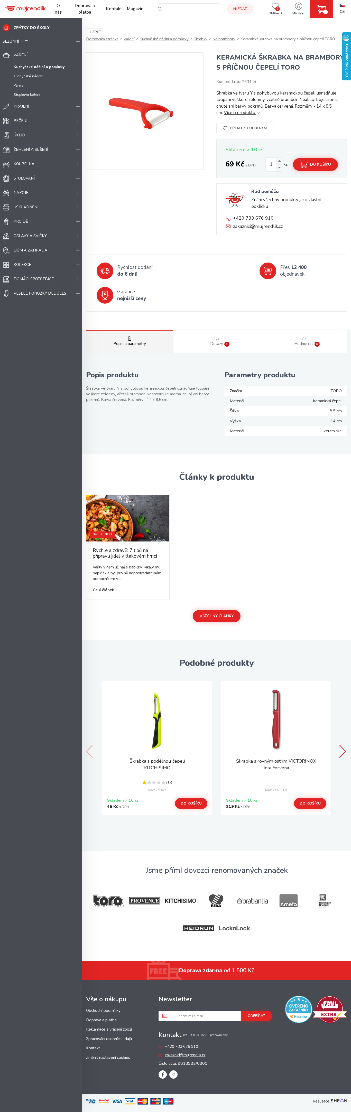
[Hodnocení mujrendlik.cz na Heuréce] (298, 1010)
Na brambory (224, 39)
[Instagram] (173, 1074)
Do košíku (320, 164)
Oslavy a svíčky (30, 235)
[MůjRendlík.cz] (25, 9)
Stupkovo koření (27, 94)
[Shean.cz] (339, 1101)
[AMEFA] (288, 901)
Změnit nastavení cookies (108, 1057)
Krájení (21, 106)
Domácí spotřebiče (34, 279)
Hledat (240, 8)
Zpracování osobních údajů (109, 1038)
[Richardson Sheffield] (324, 901)
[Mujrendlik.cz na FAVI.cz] (329, 1010)
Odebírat (256, 1015)
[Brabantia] (252, 901)
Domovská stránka (102, 39)
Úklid (19, 135)
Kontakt (114, 9)
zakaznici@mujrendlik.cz (258, 226)
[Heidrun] (198, 928)
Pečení (20, 120)
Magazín (135, 9)
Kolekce (22, 264)
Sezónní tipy (15, 41)
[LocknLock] (234, 928)
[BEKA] (216, 901)
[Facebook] (163, 1074)
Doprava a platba (85, 9)
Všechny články (217, 616)
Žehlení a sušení (31, 149)
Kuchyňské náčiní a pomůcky (164, 39)
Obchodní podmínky (103, 1010)
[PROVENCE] (144, 901)
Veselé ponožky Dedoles (40, 293)
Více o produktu (240, 113)
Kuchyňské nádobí (28, 76)
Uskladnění (26, 207)
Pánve (19, 85)
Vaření (20, 55)
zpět (97, 32)
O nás (58, 9)
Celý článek (103, 590)
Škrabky (200, 39)
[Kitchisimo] (180, 900)
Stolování (24, 178)
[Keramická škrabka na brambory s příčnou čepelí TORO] (145, 111)
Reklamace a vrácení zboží (109, 1029)
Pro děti (22, 221)
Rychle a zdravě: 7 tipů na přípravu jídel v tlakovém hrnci (125, 553)
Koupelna (24, 163)
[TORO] (108, 901)
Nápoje (21, 192)
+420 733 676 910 (253, 218)
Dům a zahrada (30, 250)
